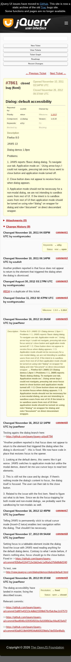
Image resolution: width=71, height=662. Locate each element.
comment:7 (62, 510)
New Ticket (35, 46)
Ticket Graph (35, 55)
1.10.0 (54, 114)
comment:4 (62, 297)
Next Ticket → (58, 73)
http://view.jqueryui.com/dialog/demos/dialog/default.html (37, 572)
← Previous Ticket (36, 73)
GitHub (44, 3)
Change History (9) (18, 226)
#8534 (6, 291)
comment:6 (62, 422)
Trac (43, 7)
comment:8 (62, 534)
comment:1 (62, 232)
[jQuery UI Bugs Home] (27, 24)
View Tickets (35, 50)
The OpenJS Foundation (47, 647)
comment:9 (62, 578)
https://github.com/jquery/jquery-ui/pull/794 (29, 436)
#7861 (12, 82)
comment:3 (62, 281)
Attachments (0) (16, 220)
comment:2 (62, 258)
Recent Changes (35, 64)
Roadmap (35, 59)
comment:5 (62, 319)
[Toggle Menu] (66, 23)
